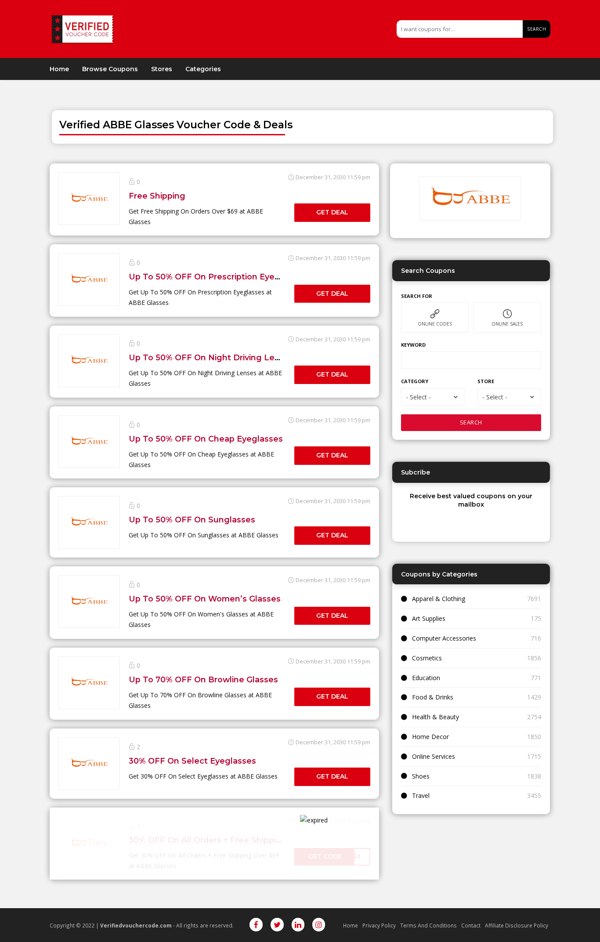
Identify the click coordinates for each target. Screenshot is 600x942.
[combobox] (432, 397)
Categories (203, 69)
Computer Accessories (444, 638)
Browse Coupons (110, 69)
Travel (421, 795)
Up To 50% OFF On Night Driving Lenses (211, 357)
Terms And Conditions (428, 925)
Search (536, 29)
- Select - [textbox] (418, 397)
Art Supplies (428, 618)
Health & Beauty (435, 717)
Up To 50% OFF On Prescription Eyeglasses (217, 276)
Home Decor (430, 736)
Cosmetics (427, 658)
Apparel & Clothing (438, 598)
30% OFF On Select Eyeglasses (192, 760)
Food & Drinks (432, 697)
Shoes (421, 776)
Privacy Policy (379, 925)
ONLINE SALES (507, 324)
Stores (161, 69)
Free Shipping (157, 195)
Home (59, 69)
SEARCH (471, 422)
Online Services (433, 756)
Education (426, 678)
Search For (416, 296)
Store (485, 381)
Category (414, 381)
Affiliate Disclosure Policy (516, 925)
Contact (471, 925)
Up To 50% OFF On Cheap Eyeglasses (206, 438)
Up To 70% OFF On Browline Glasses (203, 679)
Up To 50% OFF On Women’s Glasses (205, 598)
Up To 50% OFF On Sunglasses (192, 519)
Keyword (413, 344)
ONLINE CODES (435, 324)
